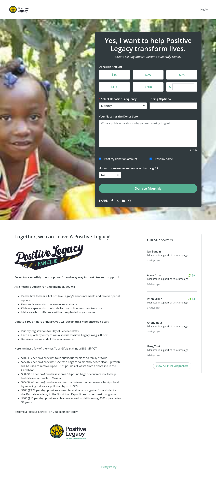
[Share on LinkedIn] (123, 200)
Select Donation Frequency (119, 99)
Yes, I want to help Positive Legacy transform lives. (148, 44)
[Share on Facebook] (112, 200)
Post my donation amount (120, 159)
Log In (204, 9)
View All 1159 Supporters (172, 366)
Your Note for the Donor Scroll (119, 116)
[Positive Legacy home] (18, 9)
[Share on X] (118, 200)
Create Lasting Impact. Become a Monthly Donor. (148, 57)
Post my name (164, 159)
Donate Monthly (148, 188)
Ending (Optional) (161, 99)
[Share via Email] (129, 200)
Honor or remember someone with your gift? (128, 168)
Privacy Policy (108, 467)
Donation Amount (110, 67)
